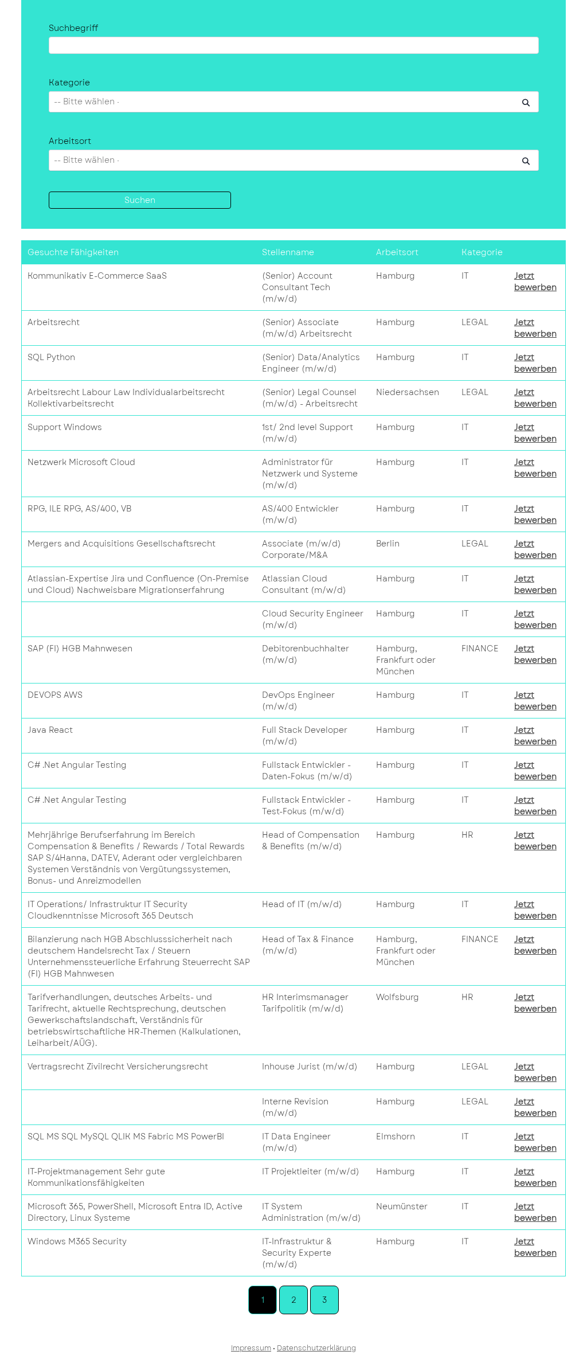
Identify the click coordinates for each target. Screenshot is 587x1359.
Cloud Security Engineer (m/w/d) (312, 619)
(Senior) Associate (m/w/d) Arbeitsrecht (307, 328)
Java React (50, 730)
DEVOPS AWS (55, 695)
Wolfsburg (397, 997)
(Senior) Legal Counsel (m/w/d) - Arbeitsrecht (310, 397)
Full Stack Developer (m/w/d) (304, 735)
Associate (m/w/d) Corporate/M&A (301, 549)
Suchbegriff (73, 28)
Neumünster (402, 1206)
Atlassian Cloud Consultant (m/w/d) (304, 584)
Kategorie (69, 82)
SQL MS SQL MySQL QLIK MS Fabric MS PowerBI (126, 1136)
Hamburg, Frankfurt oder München (406, 660)
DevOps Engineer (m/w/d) (298, 700)
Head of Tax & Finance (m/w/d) (308, 945)
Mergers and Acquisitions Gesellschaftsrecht (122, 543)
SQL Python (51, 357)
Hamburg (395, 276)
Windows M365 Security (77, 1241)
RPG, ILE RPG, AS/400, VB (79, 508)
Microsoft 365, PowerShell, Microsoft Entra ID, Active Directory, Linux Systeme (135, 1212)
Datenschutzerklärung (316, 1348)
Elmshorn (395, 1136)
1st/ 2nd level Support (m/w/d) (307, 432)
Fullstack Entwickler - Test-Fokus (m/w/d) (306, 805)
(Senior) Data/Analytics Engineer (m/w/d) (311, 363)
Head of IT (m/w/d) (302, 904)
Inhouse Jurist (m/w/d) (310, 1066)
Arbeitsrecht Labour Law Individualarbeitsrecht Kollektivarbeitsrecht (126, 397)
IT (465, 276)
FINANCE (480, 648)
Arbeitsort (70, 141)
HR (467, 835)
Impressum (251, 1348)
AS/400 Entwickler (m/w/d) (300, 514)
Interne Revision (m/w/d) (295, 1107)
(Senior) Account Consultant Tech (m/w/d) (297, 287)
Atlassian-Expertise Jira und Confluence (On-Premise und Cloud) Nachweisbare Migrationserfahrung (138, 584)
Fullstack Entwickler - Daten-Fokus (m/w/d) (307, 770)
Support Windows (65, 427)
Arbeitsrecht (54, 322)
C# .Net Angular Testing (77, 765)
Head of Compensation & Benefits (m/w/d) (310, 840)
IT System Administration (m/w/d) (311, 1212)
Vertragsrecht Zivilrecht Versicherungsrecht (118, 1066)
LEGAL (474, 322)
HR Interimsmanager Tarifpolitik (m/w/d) (305, 1002)
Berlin (388, 543)
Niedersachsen (407, 392)
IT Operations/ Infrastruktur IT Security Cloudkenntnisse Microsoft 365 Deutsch (110, 910)
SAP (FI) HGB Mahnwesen (80, 648)
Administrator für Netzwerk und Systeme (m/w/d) (310, 473)
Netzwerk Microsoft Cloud (81, 462)
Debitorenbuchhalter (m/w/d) (305, 654)
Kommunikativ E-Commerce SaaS (97, 276)
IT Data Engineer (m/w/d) (296, 1142)
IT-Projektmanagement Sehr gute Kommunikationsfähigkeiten (96, 1177)
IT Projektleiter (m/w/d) (310, 1171)
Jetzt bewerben (535, 281)
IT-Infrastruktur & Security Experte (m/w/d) (297, 1253)
